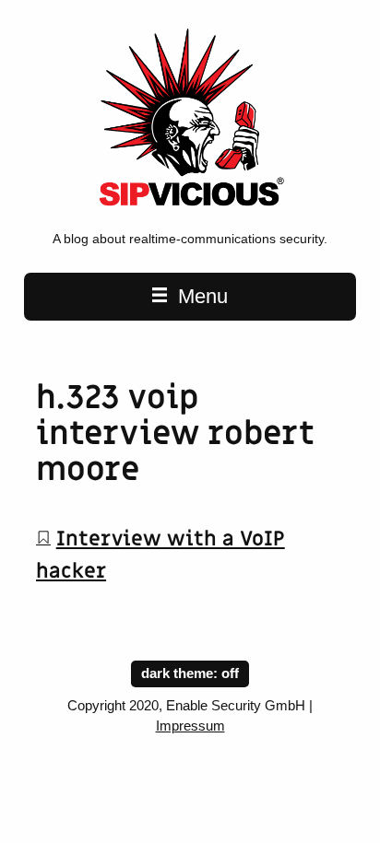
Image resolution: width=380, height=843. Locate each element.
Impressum (190, 726)
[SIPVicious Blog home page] (190, 211)
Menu (200, 296)
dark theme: (181, 673)
